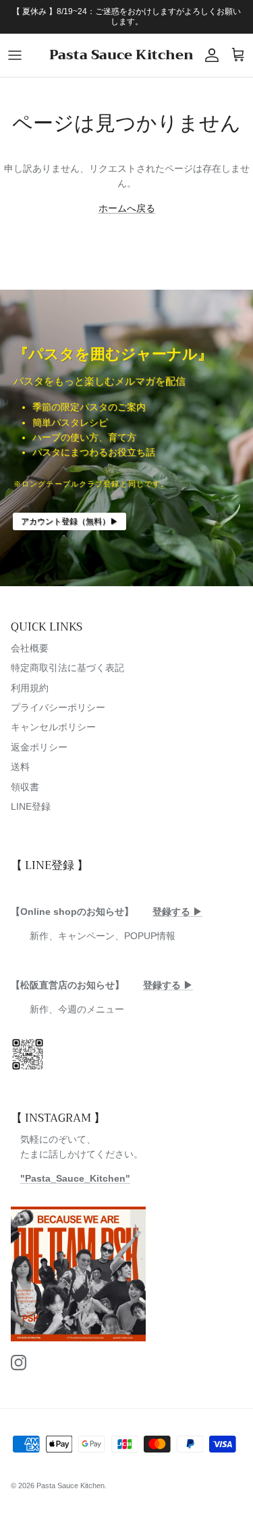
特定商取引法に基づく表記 (67, 667)
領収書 (25, 786)
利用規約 (30, 687)
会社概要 (30, 648)
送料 (20, 766)
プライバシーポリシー (58, 707)
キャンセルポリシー (53, 727)
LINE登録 (31, 806)
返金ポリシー (39, 747)
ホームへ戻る (127, 208)
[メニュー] (15, 55)
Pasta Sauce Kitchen (70, 1485)
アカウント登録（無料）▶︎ (69, 521)
